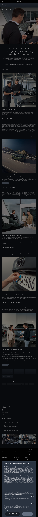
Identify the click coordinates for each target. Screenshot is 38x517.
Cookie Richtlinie (17, 494)
